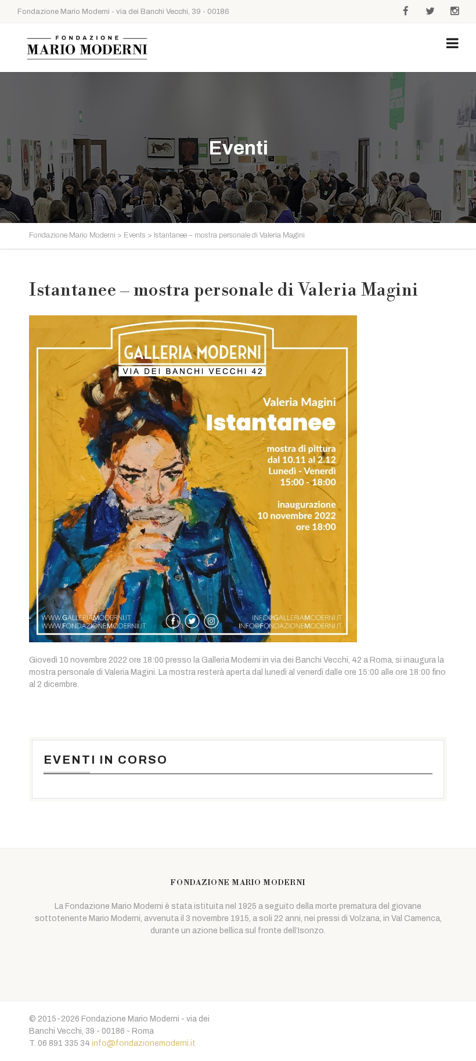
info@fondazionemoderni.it (144, 1043)
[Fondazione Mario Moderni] (87, 47)
